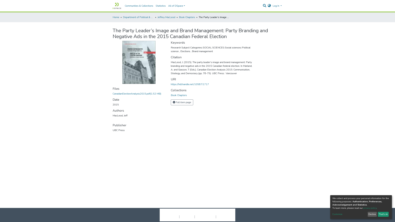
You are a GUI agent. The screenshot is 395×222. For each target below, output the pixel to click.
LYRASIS (221, 213)
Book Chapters (187, 17)
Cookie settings (171, 216)
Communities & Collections (139, 6)
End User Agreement (205, 216)
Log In (276, 6)
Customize (337, 214)
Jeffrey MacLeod (166, 17)
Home (116, 17)
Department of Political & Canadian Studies (138, 17)
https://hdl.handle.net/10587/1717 (190, 84)
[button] (269, 6)
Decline (372, 214)
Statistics (161, 6)
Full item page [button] (183, 102)
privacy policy (369, 208)
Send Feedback (224, 216)
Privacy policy (187, 216)
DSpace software (178, 213)
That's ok (383, 214)
